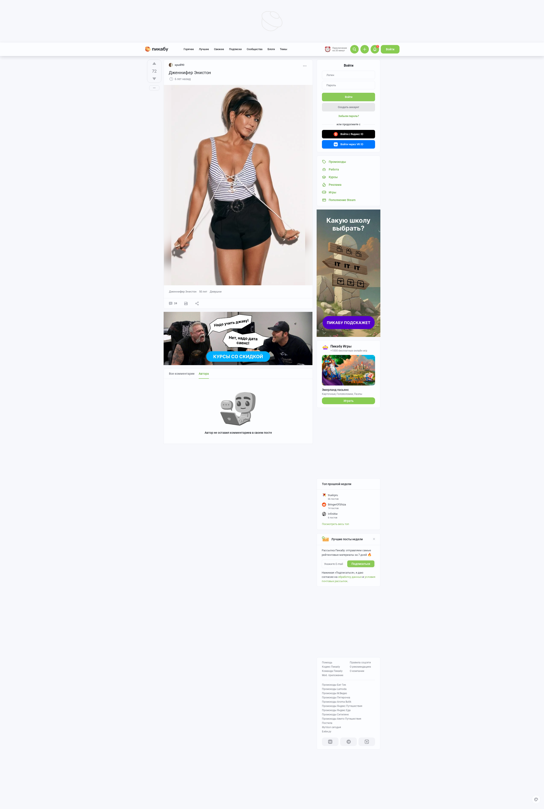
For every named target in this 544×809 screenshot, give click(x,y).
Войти (390, 49)
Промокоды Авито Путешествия (341, 718)
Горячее (189, 49)
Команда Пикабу (332, 671)
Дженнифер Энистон (183, 291)
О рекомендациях (360, 666)
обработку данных (350, 576)
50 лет (203, 291)
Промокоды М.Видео (334, 693)
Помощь (327, 662)
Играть (349, 400)
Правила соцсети (360, 662)
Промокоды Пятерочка (336, 697)
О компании (357, 671)
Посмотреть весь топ (335, 524)
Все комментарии (181, 373)
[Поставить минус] (154, 78)
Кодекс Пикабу (331, 666)
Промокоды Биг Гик (334, 684)
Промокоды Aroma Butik (336, 701)
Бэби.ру (326, 731)
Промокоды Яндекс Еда (336, 710)
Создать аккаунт (348, 107)
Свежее (219, 49)
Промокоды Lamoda (334, 689)
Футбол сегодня (331, 727)
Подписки (235, 49)
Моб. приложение (332, 675)
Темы (283, 49)
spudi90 (179, 64)
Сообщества (254, 49)
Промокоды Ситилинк (335, 714)
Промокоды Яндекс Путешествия (342, 706)
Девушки (216, 291)
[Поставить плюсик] (154, 63)
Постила (327, 723)
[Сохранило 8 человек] (185, 303)
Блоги (271, 49)
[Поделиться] (197, 303)
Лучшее (204, 49)
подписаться (360, 564)
